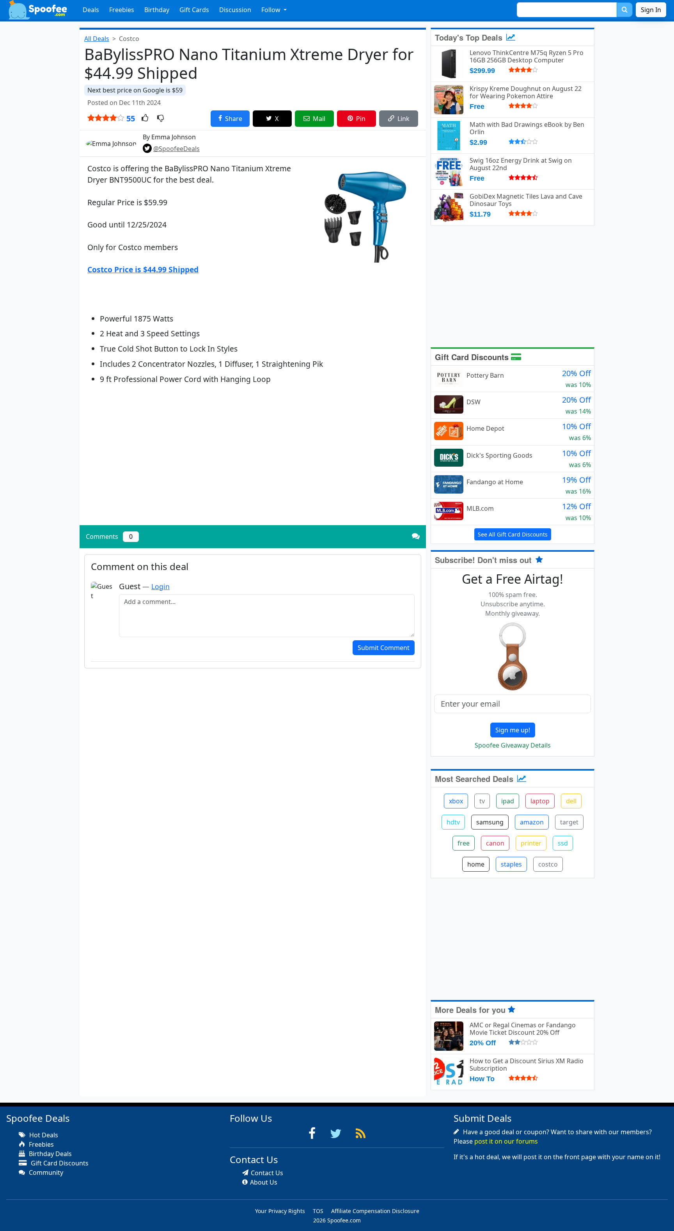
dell (571, 801)
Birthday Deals (49, 1153)
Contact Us (267, 1173)
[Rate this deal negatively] (160, 118)
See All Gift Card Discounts (513, 534)
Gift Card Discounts (473, 356)
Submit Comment (384, 647)
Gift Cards (194, 9)
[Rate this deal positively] (145, 118)
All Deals (96, 38)
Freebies (121, 9)
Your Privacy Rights (280, 1211)
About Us (263, 1182)
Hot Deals (43, 1135)
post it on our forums (506, 1141)
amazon (532, 822)
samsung (490, 822)
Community (45, 1172)
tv (482, 801)
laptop (540, 801)
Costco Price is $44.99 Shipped (143, 269)
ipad (507, 801)
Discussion (235, 9)
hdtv (453, 822)
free (464, 843)
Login (160, 586)
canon (495, 843)
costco (548, 864)
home (475, 864)
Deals (91, 9)
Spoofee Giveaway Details (513, 745)
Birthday (156, 9)
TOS (318, 1211)
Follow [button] (271, 9)
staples (511, 864)
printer (531, 843)
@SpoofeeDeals (176, 148)
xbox (456, 801)
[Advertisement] (252, 464)
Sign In (651, 9)
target (569, 822)
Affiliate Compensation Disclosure (375, 1211)
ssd (563, 843)
